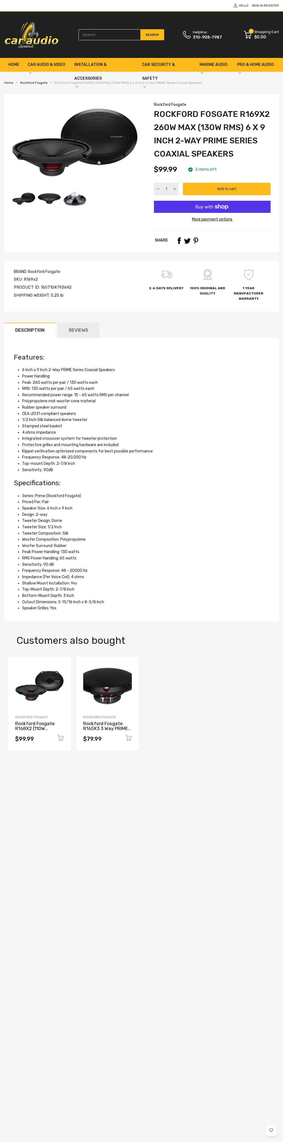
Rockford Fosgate (170, 104)
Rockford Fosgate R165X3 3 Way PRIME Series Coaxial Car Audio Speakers (105, 731)
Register (271, 5)
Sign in (257, 5)
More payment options (212, 219)
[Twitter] (187, 240)
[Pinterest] (195, 240)
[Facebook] (179, 240)
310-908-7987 (207, 37)
